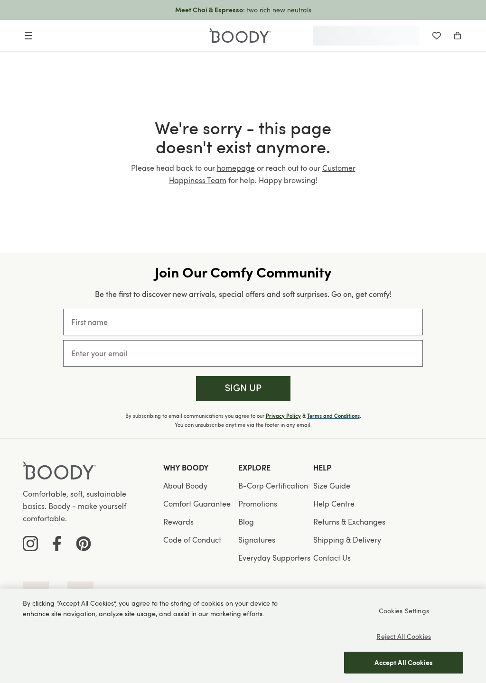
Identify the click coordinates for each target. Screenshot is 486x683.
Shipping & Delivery (347, 540)
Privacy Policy (283, 416)
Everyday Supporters (274, 558)
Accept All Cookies (403, 662)
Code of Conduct (192, 540)
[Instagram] (30, 543)
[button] (243, 388)
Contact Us (332, 558)
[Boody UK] (240, 36)
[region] (243, 636)
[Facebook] (57, 543)
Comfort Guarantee (197, 503)
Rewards (178, 522)
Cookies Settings (404, 610)
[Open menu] (28, 35)
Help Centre (334, 503)
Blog (246, 522)
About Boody (185, 485)
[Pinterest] (83, 543)
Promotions (257, 503)
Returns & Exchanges (349, 522)
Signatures (256, 540)
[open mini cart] (457, 35)
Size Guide (331, 485)
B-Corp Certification (273, 485)
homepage (236, 168)
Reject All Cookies (403, 636)
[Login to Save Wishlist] (436, 35)
